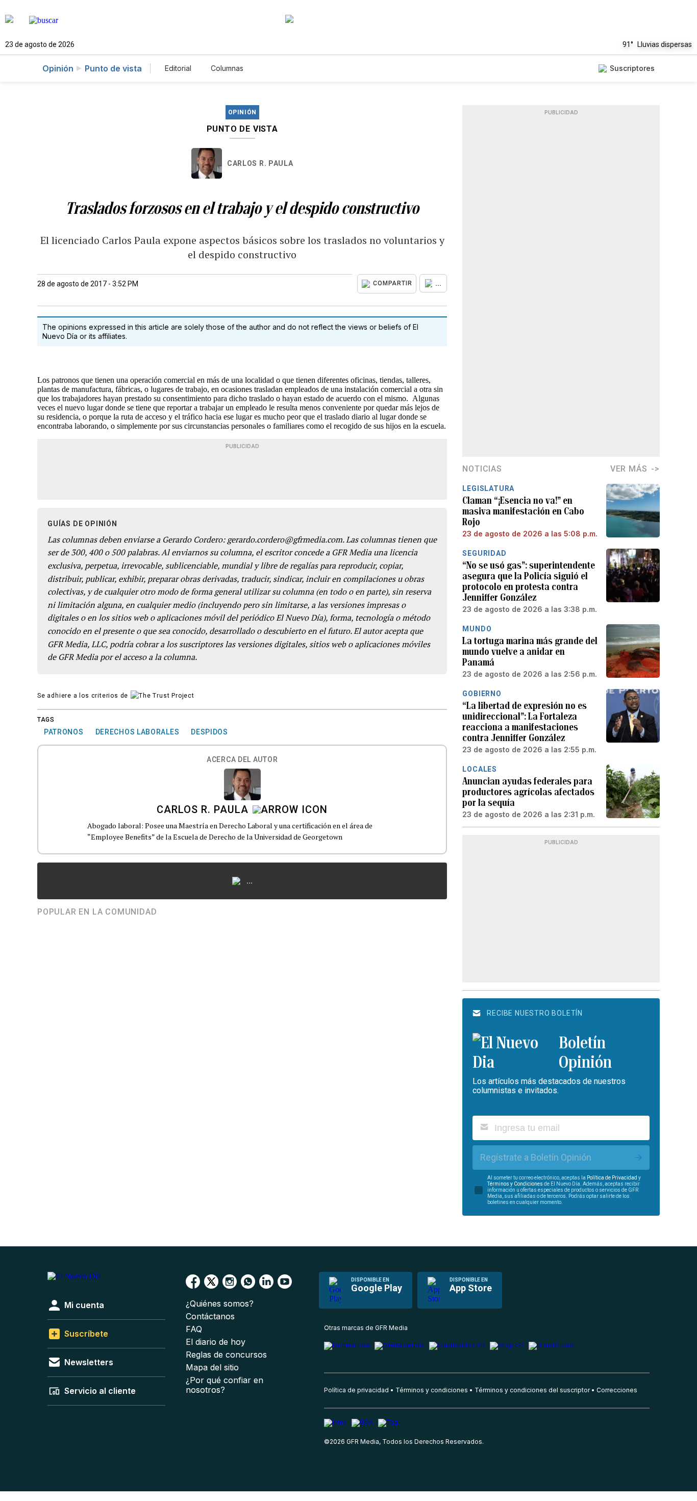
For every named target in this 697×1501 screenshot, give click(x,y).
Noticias (482, 469)
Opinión (57, 68)
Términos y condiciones (431, 1390)
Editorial (178, 68)
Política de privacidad (356, 1390)
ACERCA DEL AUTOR (242, 760)
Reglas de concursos (226, 1355)
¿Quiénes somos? (220, 1304)
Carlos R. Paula (260, 163)
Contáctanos (210, 1316)
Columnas (227, 68)
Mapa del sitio (212, 1367)
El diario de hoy (215, 1342)
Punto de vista (113, 68)
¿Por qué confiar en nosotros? (224, 1385)
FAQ (194, 1329)
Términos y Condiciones (515, 1184)
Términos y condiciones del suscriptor (532, 1390)
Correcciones (616, 1390)
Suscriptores (632, 68)
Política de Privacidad (612, 1177)
